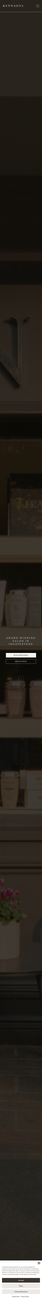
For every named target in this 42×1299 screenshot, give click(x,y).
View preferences (21, 1292)
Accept (21, 1280)
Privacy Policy (25, 1296)
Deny (21, 1286)
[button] (39, 1263)
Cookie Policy (16, 1296)
